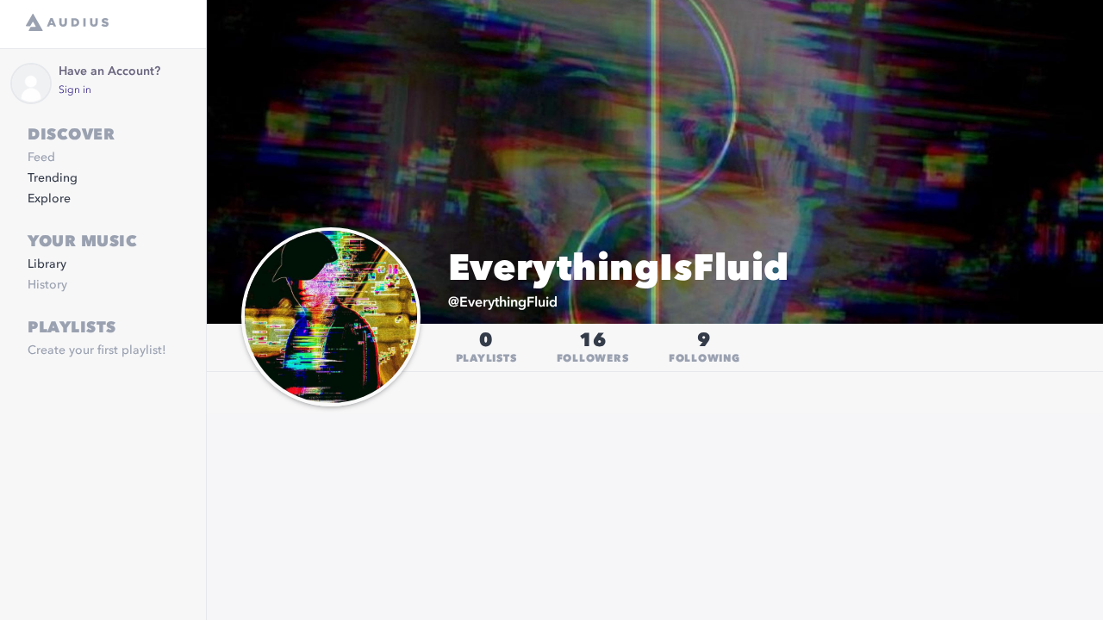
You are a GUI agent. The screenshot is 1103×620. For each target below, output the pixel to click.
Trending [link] (53, 178)
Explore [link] (49, 199)
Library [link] (47, 264)
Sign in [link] (75, 90)
